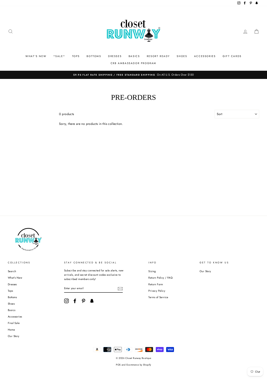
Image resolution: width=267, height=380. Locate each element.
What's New (15, 278)
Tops (10, 291)
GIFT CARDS (232, 56)
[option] (133, 75)
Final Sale (14, 323)
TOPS (76, 56)
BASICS (134, 56)
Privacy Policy (156, 291)
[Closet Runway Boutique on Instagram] (66, 301)
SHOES (182, 56)
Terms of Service (158, 297)
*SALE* (59, 56)
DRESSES (115, 56)
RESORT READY (158, 56)
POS (118, 365)
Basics (11, 310)
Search (12, 271)
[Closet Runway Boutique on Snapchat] (92, 301)
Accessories (15, 316)
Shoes (11, 304)
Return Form (155, 284)
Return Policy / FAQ (160, 278)
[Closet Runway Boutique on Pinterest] (83, 301)
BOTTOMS (94, 56)
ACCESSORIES (205, 56)
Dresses (12, 284)
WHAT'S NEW (35, 56)
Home (11, 330)
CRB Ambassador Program (133, 63)
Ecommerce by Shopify (138, 365)
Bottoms (12, 297)
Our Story (13, 336)
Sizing (152, 271)
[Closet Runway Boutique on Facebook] (75, 301)
